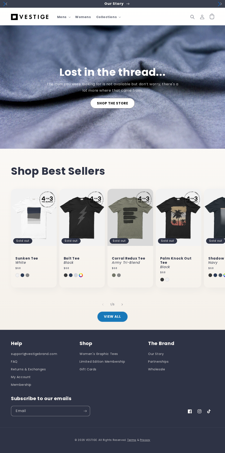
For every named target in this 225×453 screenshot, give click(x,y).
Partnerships (158, 361)
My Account (21, 377)
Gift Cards (88, 369)
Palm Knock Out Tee (176, 262)
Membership (21, 384)
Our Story (156, 354)
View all (112, 316)
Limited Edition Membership (102, 361)
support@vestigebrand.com (34, 354)
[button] (63, 17)
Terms (131, 440)
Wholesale (156, 369)
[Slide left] (103, 304)
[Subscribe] (85, 411)
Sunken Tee (26, 260)
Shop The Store (112, 103)
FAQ (14, 361)
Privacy (145, 440)
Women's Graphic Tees (99, 354)
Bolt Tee (72, 260)
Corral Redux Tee (128, 260)
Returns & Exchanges (28, 369)
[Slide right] (122, 304)
